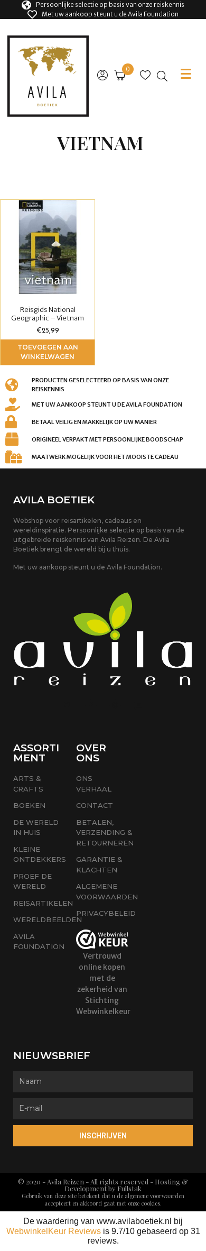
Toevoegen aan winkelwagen (47, 352)
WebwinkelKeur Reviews (53, 1231)
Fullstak (129, 1188)
